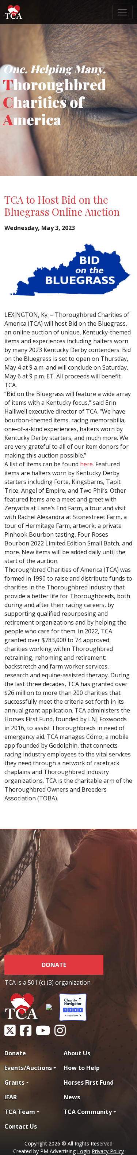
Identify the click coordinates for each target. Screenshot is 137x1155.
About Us (77, 1053)
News (72, 1097)
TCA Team (19, 1112)
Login (83, 1151)
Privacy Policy (108, 1151)
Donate (54, 965)
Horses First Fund (89, 1082)
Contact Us (20, 1126)
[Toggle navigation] (122, 12)
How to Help (82, 1068)
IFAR (10, 1097)
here (86, 464)
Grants (14, 1082)
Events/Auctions (28, 1068)
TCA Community (88, 1112)
